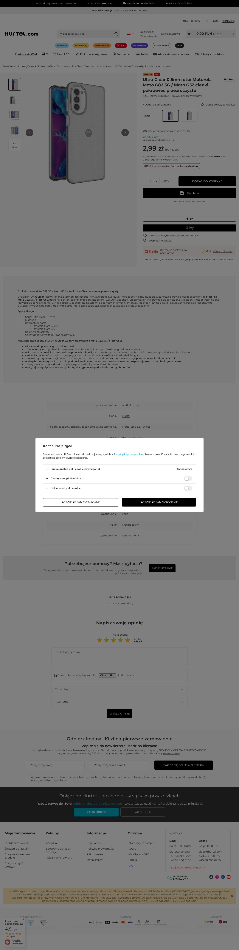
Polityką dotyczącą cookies (129, 454)
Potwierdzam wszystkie (159, 502)
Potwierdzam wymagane (80, 502)
